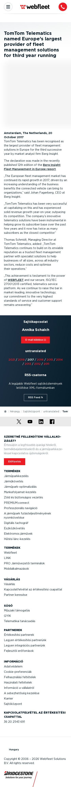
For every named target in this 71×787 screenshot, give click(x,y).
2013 (28, 363)
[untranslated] (5, 411)
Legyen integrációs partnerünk (24, 645)
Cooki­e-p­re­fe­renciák (18, 671)
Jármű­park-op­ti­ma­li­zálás (20, 486)
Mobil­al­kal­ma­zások (16, 568)
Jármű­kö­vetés (13, 481)
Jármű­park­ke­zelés (16, 476)
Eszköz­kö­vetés (14, 528)
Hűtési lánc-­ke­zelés (17, 539)
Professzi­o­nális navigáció (20, 508)
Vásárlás (9, 584)
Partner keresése (15, 594)
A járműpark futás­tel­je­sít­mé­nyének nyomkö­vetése (27, 515)
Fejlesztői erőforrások (19, 650)
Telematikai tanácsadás (19, 621)
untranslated (51, 411)
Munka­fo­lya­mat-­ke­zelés (20, 492)
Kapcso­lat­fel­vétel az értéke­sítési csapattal (33, 589)
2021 (11, 359)
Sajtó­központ (31, 411)
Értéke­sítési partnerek (19, 634)
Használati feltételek (18, 682)
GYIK (7, 615)
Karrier (8, 698)
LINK (7, 558)
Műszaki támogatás (17, 610)
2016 (40, 359)
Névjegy (15, 411)
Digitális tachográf (16, 523)
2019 (21, 359)
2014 (59, 359)
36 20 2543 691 (14, 721)
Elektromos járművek (18, 533)
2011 (46, 363)
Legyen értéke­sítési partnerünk (25, 640)
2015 (50, 359)
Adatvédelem (13, 666)
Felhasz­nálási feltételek (20, 677)
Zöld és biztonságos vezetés (23, 497)
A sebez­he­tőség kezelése (21, 693)
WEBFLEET (16, 279)
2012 (37, 363)
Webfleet (10, 552)
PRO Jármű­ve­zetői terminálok (24, 563)
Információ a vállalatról (19, 687)
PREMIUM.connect (16, 502)
